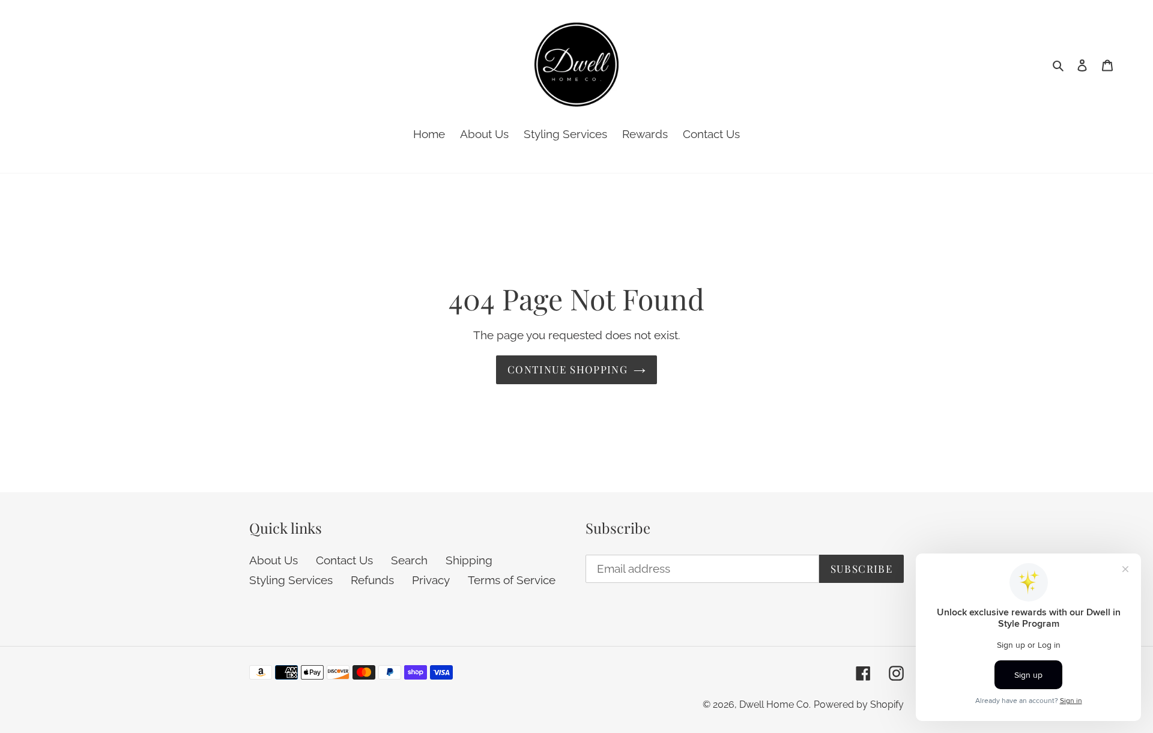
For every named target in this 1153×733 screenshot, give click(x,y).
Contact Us (344, 559)
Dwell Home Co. (775, 704)
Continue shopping (567, 369)
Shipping (469, 559)
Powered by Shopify (859, 704)
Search (409, 559)
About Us (273, 559)
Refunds (372, 580)
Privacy (431, 580)
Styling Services (291, 580)
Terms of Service (511, 580)
